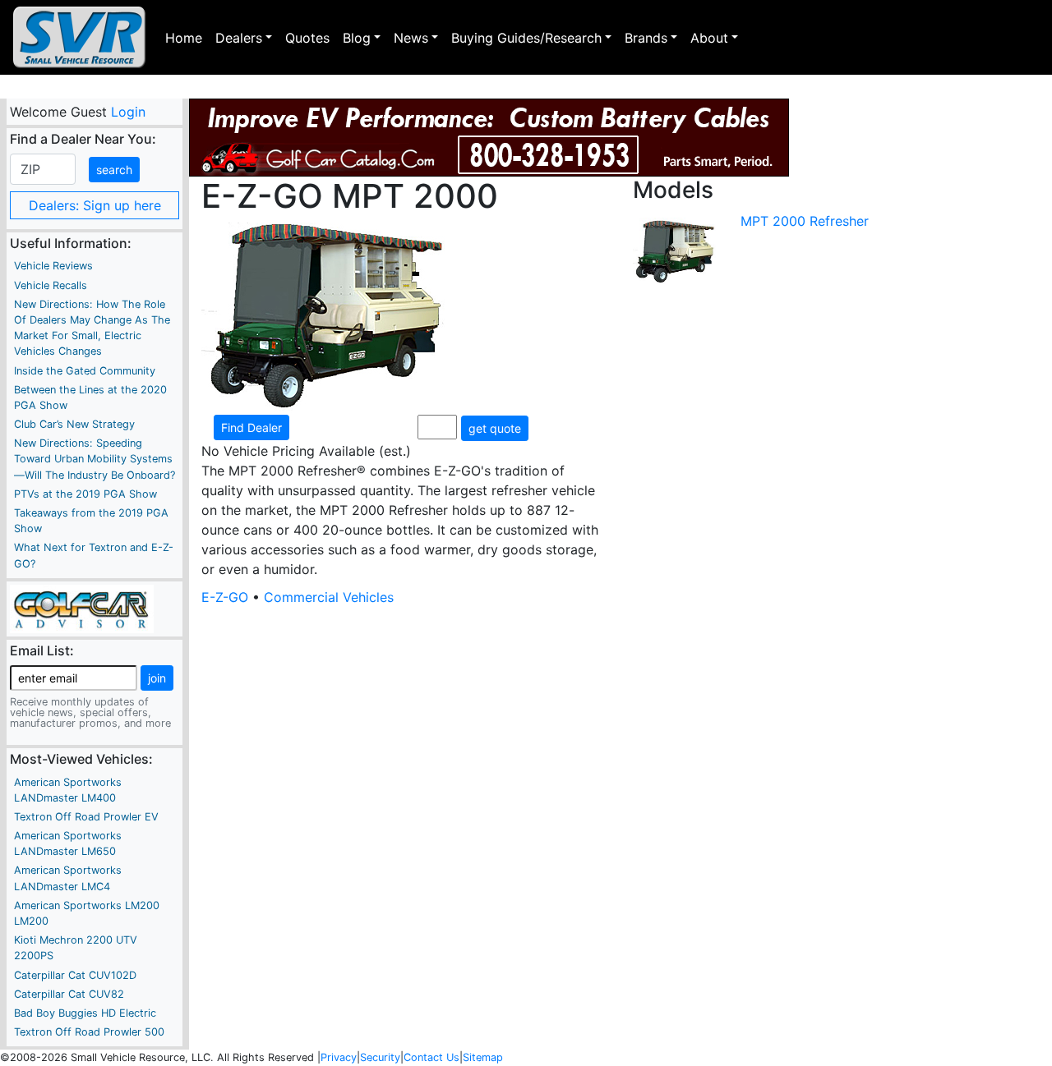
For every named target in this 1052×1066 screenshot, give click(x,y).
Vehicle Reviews (53, 266)
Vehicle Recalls (50, 285)
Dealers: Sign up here (95, 205)
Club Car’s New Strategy (74, 424)
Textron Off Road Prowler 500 (89, 1032)
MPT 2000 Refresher (805, 221)
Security (380, 1057)
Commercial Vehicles (329, 597)
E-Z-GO (224, 597)
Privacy (339, 1057)
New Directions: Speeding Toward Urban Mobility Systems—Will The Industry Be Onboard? (94, 458)
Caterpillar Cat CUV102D (75, 975)
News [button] (411, 38)
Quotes (307, 38)
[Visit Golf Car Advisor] (82, 608)
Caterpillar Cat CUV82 (69, 994)
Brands (646, 38)
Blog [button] (357, 38)
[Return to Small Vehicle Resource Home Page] (79, 37)
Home (183, 38)
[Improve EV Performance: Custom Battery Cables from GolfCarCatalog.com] (489, 138)
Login (127, 111)
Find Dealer (251, 427)
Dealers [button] (238, 38)
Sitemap (483, 1057)
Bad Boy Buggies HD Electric (85, 1013)
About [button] (709, 38)
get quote (494, 428)
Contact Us (431, 1057)
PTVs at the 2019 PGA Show (85, 494)
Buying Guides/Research (526, 38)
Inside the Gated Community (84, 371)
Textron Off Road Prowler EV (86, 817)
